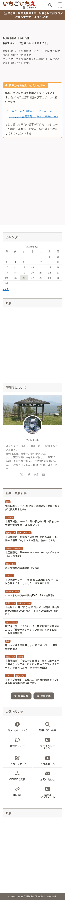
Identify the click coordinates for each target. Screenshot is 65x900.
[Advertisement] (32, 185)
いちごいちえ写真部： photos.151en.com (33, 116)
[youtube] (43, 475)
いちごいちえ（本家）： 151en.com (30, 111)
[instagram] (36, 475)
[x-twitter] (22, 475)
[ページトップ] (58, 893)
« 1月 (6, 289)
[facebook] (29, 475)
